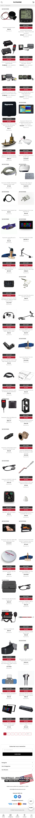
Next (28, 733)
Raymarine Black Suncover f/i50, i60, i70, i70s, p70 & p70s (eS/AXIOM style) (9, 125)
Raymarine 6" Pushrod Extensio (26, 390)
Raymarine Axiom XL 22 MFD (26, 237)
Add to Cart (26, 25)
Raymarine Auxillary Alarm (9, 27)
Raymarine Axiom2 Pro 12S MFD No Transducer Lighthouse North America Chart (9, 300)
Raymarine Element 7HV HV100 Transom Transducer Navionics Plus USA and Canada (26, 541)
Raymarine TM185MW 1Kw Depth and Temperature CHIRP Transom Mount (9, 663)
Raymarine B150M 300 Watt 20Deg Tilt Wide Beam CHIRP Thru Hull (26, 452)
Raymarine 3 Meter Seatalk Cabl (9, 210)
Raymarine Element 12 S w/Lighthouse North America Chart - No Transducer (26, 123)
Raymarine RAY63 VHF (9, 629)
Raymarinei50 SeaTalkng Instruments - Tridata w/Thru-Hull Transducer (26, 32)
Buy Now (26, 27)
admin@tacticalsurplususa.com (17, 789)
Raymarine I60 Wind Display (9, 512)
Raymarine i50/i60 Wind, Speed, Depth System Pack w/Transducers (26, 94)
